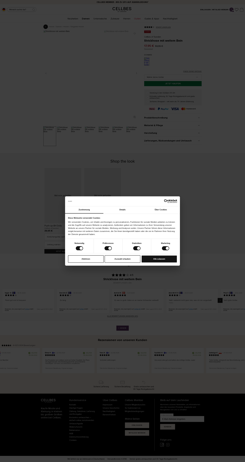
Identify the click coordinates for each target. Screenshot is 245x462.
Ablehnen (86, 259)
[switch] (108, 248)
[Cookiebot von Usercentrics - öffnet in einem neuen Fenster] (166, 201)
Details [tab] (122, 210)
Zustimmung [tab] (84, 210)
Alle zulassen (159, 259)
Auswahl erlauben (122, 259)
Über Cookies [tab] (161, 210)
